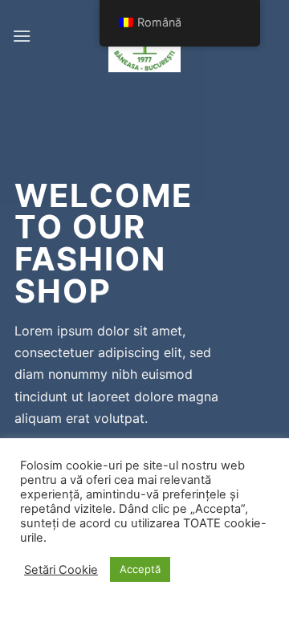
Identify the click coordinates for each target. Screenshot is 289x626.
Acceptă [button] (140, 569)
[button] (21, 35)
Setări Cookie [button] (61, 570)
